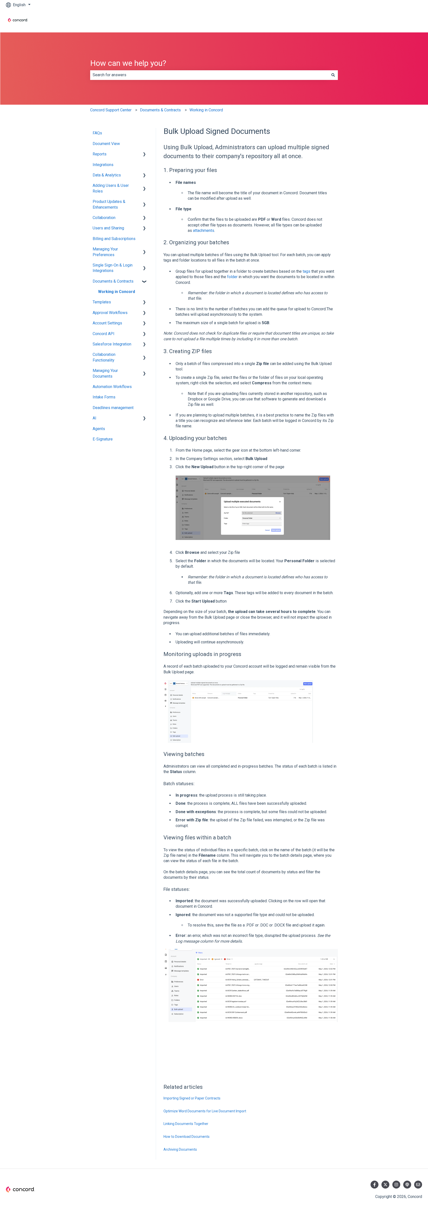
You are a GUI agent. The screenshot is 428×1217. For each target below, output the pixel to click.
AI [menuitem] (94, 418)
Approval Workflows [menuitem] (110, 312)
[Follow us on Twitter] (385, 1185)
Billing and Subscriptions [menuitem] (114, 238)
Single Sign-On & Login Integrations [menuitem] (113, 268)
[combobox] (209, 75)
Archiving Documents (180, 1149)
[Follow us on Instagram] (396, 1185)
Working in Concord (206, 110)
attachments (203, 230)
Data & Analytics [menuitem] (107, 175)
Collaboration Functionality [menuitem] (104, 357)
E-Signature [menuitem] (103, 439)
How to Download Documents (186, 1137)
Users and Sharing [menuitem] (108, 228)
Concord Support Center (111, 110)
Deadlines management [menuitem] (113, 407)
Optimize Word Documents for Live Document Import (204, 1111)
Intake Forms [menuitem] (104, 397)
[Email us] (418, 1185)
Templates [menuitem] (102, 302)
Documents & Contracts (160, 110)
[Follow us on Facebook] (374, 1185)
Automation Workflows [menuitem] (112, 386)
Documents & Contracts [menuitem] (113, 281)
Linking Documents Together (185, 1124)
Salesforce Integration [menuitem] (112, 344)
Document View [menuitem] (106, 143)
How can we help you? (128, 63)
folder (232, 276)
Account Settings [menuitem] (107, 323)
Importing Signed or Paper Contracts (191, 1098)
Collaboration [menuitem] (104, 217)
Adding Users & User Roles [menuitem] (111, 188)
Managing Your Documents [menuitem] (105, 373)
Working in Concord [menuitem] (116, 291)
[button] (144, 154)
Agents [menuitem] (99, 428)
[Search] (333, 75)
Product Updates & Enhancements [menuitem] (109, 204)
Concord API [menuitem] (103, 333)
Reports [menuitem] (100, 154)
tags (306, 271)
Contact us (408, 21)
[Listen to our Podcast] (407, 1185)
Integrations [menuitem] (103, 164)
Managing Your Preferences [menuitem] (105, 252)
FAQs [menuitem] (97, 133)
